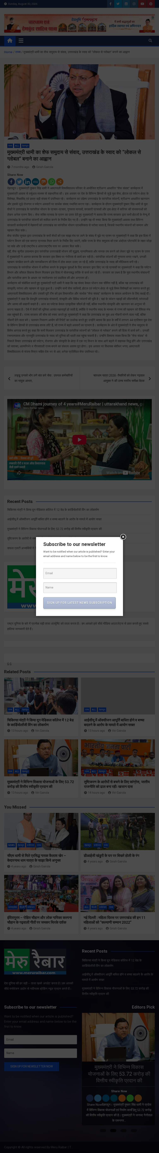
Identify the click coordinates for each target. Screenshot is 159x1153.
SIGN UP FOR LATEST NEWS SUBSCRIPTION (79, 602)
